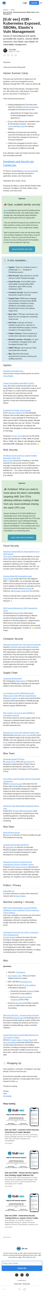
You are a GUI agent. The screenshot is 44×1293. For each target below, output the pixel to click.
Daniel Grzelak (8, 579)
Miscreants (21, 126)
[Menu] (41, 2)
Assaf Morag (34, 647)
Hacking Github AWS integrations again (17, 576)
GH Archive (27, 588)
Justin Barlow (28, 811)
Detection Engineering (30, 107)
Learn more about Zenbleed (22, 537)
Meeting (11, 121)
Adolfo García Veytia (10, 696)
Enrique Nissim (28, 1040)
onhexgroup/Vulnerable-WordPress (16, 845)
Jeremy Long (25, 735)
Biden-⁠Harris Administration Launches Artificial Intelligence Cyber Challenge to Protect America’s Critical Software (21, 910)
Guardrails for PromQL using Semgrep (17, 410)
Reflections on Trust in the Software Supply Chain (21, 733)
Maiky (5, 386)
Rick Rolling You (26, 982)
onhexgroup (10, 847)
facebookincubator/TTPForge (13, 759)
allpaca (8, 835)
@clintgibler (7, 1096)
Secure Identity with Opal (22, 249)
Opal (5, 210)
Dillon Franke (8, 460)
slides (16, 735)
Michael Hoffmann (15, 413)
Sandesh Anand (9, 937)
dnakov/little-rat (8, 891)
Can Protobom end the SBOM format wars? (18, 693)
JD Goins (16, 811)
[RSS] (27, 1275)
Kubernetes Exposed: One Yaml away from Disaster (22, 644)
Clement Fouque (16, 784)
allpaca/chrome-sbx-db (11, 832)
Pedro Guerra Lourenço (19, 867)
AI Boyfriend (20, 972)
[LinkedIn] (22, 1275)
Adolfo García (20, 681)
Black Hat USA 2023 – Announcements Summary (21, 1015)
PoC (6, 742)
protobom (14, 698)
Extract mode (17, 436)
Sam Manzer (28, 762)
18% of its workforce (28, 985)
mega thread (19, 1003)
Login (25, 3)
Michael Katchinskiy (18, 647)
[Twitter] (16, 1275)
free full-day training (28, 171)
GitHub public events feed (20, 591)
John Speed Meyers (29, 696)
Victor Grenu (7, 556)
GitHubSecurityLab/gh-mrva (13, 371)
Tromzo (10, 126)
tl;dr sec (5, 10)
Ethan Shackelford (10, 1042)
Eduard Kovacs (18, 1018)
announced (31, 991)
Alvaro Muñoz (8, 376)
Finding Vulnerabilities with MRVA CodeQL (18, 383)
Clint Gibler (12, 49)
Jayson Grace (11, 762)
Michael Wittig (18, 613)
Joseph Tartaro (16, 1040)
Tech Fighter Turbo (15, 976)
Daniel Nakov (20, 896)
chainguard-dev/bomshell (12, 678)
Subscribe (34, 3)
